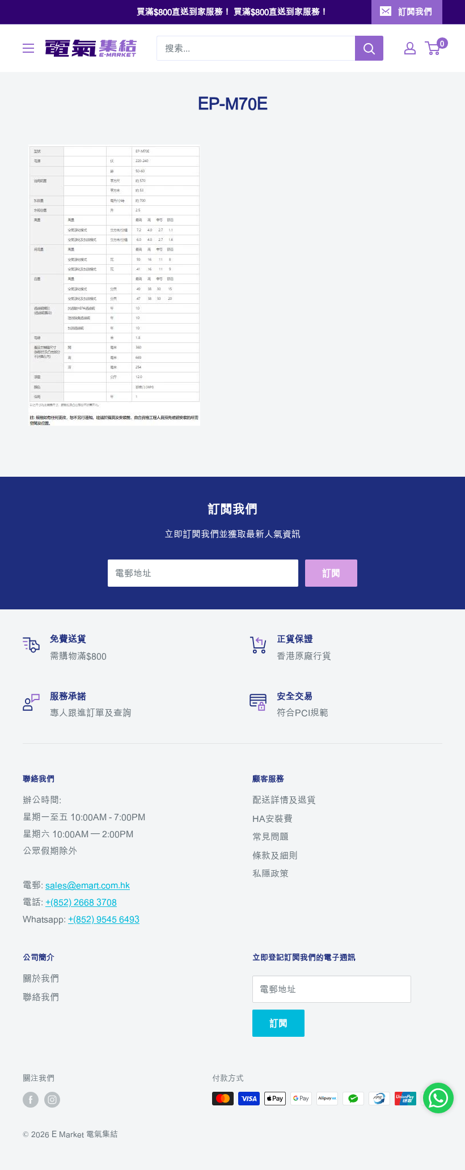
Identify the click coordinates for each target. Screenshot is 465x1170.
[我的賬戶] (410, 48)
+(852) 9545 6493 (104, 918)
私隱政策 (270, 873)
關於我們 (41, 978)
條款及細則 (275, 855)
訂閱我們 (415, 11)
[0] (433, 48)
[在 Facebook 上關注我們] (31, 1100)
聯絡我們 (41, 997)
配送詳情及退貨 (284, 799)
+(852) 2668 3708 (81, 901)
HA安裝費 (272, 818)
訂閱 (331, 573)
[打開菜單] (28, 48)
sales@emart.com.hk (87, 884)
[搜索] (369, 48)
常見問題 (270, 836)
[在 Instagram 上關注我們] (52, 1100)
